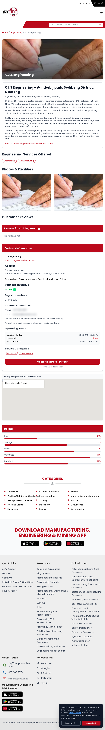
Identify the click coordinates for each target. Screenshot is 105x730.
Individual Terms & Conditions (17, 582)
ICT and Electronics (49, 491)
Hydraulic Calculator (82, 636)
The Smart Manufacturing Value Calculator (85, 617)
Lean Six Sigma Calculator (85, 599)
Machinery (44, 504)
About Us (7, 577)
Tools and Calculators (48, 569)
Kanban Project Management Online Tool (85, 610)
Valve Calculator (80, 645)
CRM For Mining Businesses (51, 646)
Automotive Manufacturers (85, 496)
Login (78, 3)
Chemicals (13, 491)
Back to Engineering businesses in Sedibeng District (29, 143)
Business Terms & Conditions (17, 586)
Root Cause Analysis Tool (85, 603)
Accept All (91, 723)
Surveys (41, 602)
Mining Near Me (45, 586)
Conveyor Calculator (83, 632)
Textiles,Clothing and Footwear (23, 496)
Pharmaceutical (47, 496)
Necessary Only (71, 723)
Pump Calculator (81, 641)
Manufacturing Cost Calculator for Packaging (85, 578)
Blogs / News (43, 573)
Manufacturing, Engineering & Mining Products (52, 592)
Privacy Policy (9, 590)
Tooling (43, 500)
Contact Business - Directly (52, 361)
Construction (77, 509)
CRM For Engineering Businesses (48, 640)
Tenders (41, 598)
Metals (74, 491)
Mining (42, 509)
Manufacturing (27, 160)
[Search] (100, 25)
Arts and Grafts (15, 504)
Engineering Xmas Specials (51, 650)
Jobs (39, 607)
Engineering (16, 32)
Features (7, 573)
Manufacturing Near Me (49, 577)
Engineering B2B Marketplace (45, 621)
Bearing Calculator (82, 627)
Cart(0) (100, 3)
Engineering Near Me (48, 582)
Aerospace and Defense (20, 500)
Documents (77, 504)
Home (5, 32)
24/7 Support (9, 569)
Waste (74, 500)
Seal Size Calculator (82, 623)
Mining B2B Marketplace (50, 626)
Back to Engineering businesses (20, 260)
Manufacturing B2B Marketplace (47, 613)
